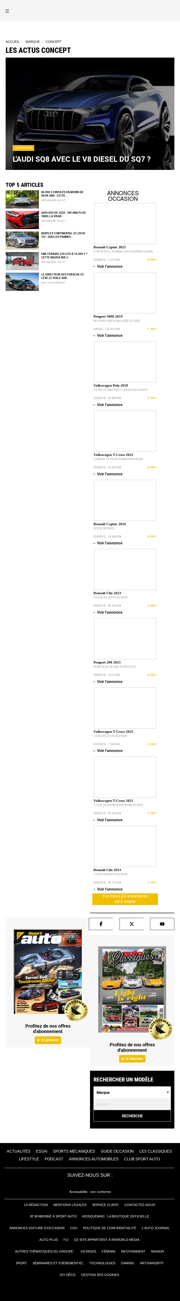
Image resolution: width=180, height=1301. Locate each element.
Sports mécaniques (74, 1151)
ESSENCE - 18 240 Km (107, 536)
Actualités (18, 1151)
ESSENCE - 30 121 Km (107, 882)
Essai (41, 1151)
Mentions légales (69, 1205)
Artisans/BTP (151, 1263)
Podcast (54, 1159)
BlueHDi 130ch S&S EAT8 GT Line (117, 321)
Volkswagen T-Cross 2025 (113, 731)
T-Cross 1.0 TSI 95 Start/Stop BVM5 (118, 459)
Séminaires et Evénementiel (58, 1263)
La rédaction (36, 1205)
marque (33, 42)
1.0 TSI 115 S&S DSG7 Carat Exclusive (120, 390)
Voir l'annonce (108, 266)
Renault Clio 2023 (107, 593)
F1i (66, 1240)
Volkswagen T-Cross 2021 (113, 801)
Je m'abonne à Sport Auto (53, 1216)
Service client (105, 1205)
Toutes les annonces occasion (125, 899)
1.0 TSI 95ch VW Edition (110, 736)
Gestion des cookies (100, 1275)
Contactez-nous (139, 1205)
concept (54, 42)
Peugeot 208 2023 (107, 662)
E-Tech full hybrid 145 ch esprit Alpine (123, 251)
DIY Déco (67, 1275)
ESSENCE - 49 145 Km (107, 605)
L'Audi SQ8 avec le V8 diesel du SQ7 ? (82, 159)
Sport (21, 1263)
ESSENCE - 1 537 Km (107, 259)
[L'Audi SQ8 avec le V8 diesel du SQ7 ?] (90, 114)
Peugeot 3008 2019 (108, 316)
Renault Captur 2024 (110, 524)
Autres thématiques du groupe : (45, 1251)
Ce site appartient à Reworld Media (106, 1240)
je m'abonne (48, 1040)
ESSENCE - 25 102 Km (107, 467)
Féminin (108, 1251)
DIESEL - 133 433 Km (107, 329)
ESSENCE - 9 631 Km (107, 675)
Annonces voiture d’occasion (36, 1228)
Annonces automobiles (94, 1159)
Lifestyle (29, 1159)
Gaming (127, 1263)
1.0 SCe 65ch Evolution (111, 597)
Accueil (13, 42)
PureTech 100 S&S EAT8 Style (115, 666)
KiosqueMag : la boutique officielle (115, 1216)
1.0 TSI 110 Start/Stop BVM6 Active (118, 805)
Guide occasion (117, 1151)
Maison (157, 1251)
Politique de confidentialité (109, 1228)
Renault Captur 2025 (110, 247)
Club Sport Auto (142, 1159)
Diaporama (23, 148)
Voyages (88, 1251)
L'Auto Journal (156, 1228)
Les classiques (155, 1151)
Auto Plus (48, 1240)
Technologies (102, 1263)
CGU (73, 1228)
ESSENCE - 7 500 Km (107, 744)
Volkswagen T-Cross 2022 (113, 455)
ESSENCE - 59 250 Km (107, 813)
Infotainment (133, 1251)
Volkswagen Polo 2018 (111, 385)
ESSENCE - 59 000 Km (107, 398)
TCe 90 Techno (104, 528)
